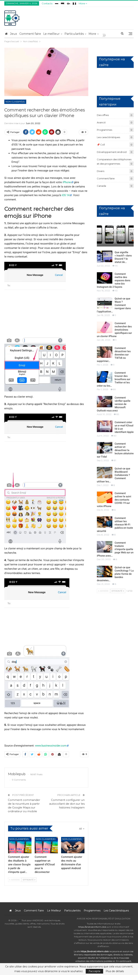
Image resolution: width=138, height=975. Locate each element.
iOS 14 (65, 195)
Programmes (104, 129)
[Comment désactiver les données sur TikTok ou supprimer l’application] (104, 352)
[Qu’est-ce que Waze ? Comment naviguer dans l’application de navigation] (104, 302)
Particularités (74, 33)
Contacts (47, 3)
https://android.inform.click (92, 926)
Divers (100, 171)
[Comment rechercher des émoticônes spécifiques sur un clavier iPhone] (104, 327)
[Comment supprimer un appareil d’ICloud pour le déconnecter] (46, 845)
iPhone (67, 182)
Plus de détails (115, 971)
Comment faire (30, 33)
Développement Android (111, 152)
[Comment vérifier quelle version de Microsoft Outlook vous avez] (104, 401)
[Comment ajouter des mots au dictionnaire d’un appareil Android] (72, 845)
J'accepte (94, 971)
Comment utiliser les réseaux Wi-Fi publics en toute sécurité (115, 524)
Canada (101, 185)
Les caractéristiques (108, 137)
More (82, 3)
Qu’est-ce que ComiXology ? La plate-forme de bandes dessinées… (115, 574)
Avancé (101, 122)
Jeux (13, 33)
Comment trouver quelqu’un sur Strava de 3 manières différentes (115, 226)
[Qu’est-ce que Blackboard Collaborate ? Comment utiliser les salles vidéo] (104, 472)
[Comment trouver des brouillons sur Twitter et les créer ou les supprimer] (104, 377)
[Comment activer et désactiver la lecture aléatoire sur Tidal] (104, 448)
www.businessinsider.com (50, 745)
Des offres (103, 115)
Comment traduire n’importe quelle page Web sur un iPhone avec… (115, 549)
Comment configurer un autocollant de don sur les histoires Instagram (67, 803)
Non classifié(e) (15, 101)
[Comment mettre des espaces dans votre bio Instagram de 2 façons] (104, 278)
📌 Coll (101, 144)
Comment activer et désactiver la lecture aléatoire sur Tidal (115, 450)
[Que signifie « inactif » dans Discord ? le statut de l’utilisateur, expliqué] (104, 256)
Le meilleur (51, 33)
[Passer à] (56, 3)
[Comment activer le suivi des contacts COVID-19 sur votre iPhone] (104, 497)
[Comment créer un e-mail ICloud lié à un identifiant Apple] (104, 426)
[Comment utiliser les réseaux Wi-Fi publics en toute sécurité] (104, 522)
